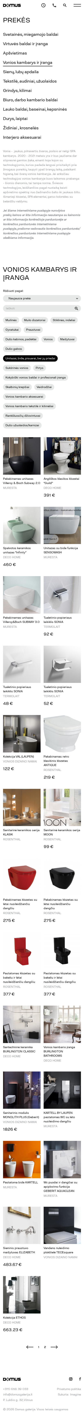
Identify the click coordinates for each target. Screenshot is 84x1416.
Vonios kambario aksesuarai (24, 396)
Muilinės (11, 320)
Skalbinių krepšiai (17, 387)
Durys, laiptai (15, 118)
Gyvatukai (12, 329)
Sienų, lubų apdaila (21, 71)
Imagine (75, 1394)
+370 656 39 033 (15, 1389)
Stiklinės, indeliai (64, 320)
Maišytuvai (67, 339)
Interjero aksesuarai (22, 137)
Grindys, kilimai (17, 90)
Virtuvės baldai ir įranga (25, 43)
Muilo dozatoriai (34, 320)
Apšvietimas (15, 53)
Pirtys (39, 368)
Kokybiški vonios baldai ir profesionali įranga (36, 377)
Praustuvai (33, 329)
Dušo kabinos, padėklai (21, 339)
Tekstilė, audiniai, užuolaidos (30, 81)
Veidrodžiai (44, 387)
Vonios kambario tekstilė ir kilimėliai (29, 406)
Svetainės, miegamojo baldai (30, 34)
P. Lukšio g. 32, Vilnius (18, 1400)
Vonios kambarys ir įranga (27, 62)
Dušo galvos (14, 349)
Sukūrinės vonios (17, 368)
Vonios (48, 339)
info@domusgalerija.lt (17, 1394)
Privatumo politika (69, 1389)
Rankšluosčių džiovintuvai (23, 415)
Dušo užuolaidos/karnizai (22, 425)
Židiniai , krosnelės (21, 127)
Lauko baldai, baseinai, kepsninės (35, 109)
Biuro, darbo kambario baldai (30, 99)
